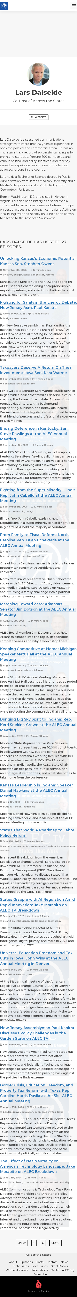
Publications (39, 1270)
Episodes (27, 1262)
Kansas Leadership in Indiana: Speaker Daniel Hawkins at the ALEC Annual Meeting (36, 790)
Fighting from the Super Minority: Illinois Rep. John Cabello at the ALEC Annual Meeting (37, 495)
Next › (55, 1242)
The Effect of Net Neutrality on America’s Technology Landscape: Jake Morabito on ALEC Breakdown (37, 1166)
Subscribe (40, 1274)
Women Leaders (17, 1270)
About (13, 1262)
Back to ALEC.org (62, 1270)
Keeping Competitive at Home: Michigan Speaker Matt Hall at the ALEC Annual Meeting (38, 654)
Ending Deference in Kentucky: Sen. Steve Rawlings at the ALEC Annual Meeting (34, 433)
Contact (52, 1262)
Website (40, 117)
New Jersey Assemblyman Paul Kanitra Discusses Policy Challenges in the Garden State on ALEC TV (37, 1033)
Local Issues (39, 1266)
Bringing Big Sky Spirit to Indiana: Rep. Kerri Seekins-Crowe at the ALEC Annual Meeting (38, 724)
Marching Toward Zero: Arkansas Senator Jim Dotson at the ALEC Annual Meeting (38, 609)
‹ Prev (22, 1242)
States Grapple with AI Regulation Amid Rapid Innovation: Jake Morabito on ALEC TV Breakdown (37, 904)
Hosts (39, 1262)
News (64, 1262)
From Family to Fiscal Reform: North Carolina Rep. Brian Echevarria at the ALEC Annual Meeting (34, 540)
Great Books (59, 1266)
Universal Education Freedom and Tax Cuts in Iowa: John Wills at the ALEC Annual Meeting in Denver (36, 958)
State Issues (21, 1266)
